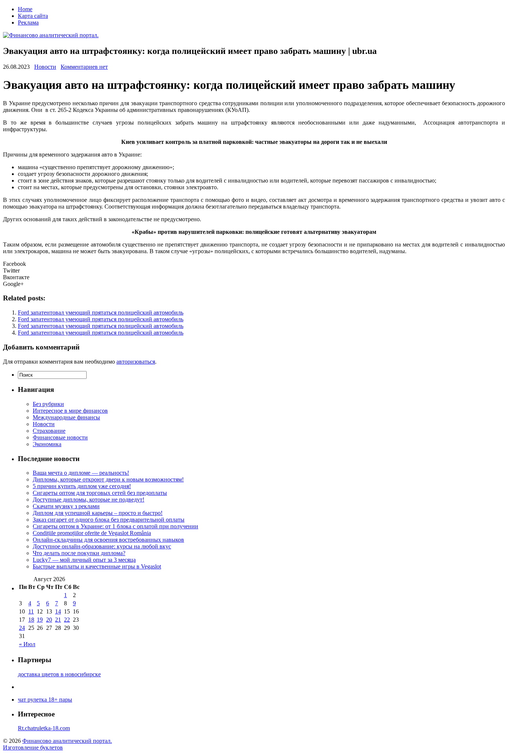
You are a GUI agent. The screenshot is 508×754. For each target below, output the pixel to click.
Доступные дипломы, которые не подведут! (88, 499)
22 (67, 619)
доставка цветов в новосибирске (59, 674)
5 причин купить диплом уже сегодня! (82, 486)
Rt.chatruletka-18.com (44, 728)
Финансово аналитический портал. (67, 741)
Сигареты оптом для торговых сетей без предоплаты (100, 493)
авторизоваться (135, 361)
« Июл (27, 644)
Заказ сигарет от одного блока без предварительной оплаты (108, 519)
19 (40, 619)
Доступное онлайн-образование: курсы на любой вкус (102, 546)
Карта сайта (33, 16)
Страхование (49, 431)
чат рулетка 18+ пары (45, 699)
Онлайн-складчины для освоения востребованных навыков (108, 539)
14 (58, 611)
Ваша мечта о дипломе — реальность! (81, 473)
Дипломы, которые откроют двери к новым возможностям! (108, 479)
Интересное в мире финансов (70, 410)
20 (49, 619)
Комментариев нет (84, 67)
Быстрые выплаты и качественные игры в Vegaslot (97, 566)
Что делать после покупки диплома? (79, 553)
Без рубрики (48, 404)
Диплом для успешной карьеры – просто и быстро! (98, 513)
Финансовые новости (60, 437)
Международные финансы (66, 417)
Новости (45, 67)
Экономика (47, 444)
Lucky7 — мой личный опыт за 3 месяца (84, 560)
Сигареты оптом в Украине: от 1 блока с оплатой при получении (115, 526)
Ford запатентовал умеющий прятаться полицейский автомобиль (100, 312)
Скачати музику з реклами (66, 506)
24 (22, 628)
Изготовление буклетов (33, 747)
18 (31, 619)
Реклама (28, 22)
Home (25, 9)
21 (58, 619)
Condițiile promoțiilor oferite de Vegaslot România (92, 533)
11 (31, 611)
